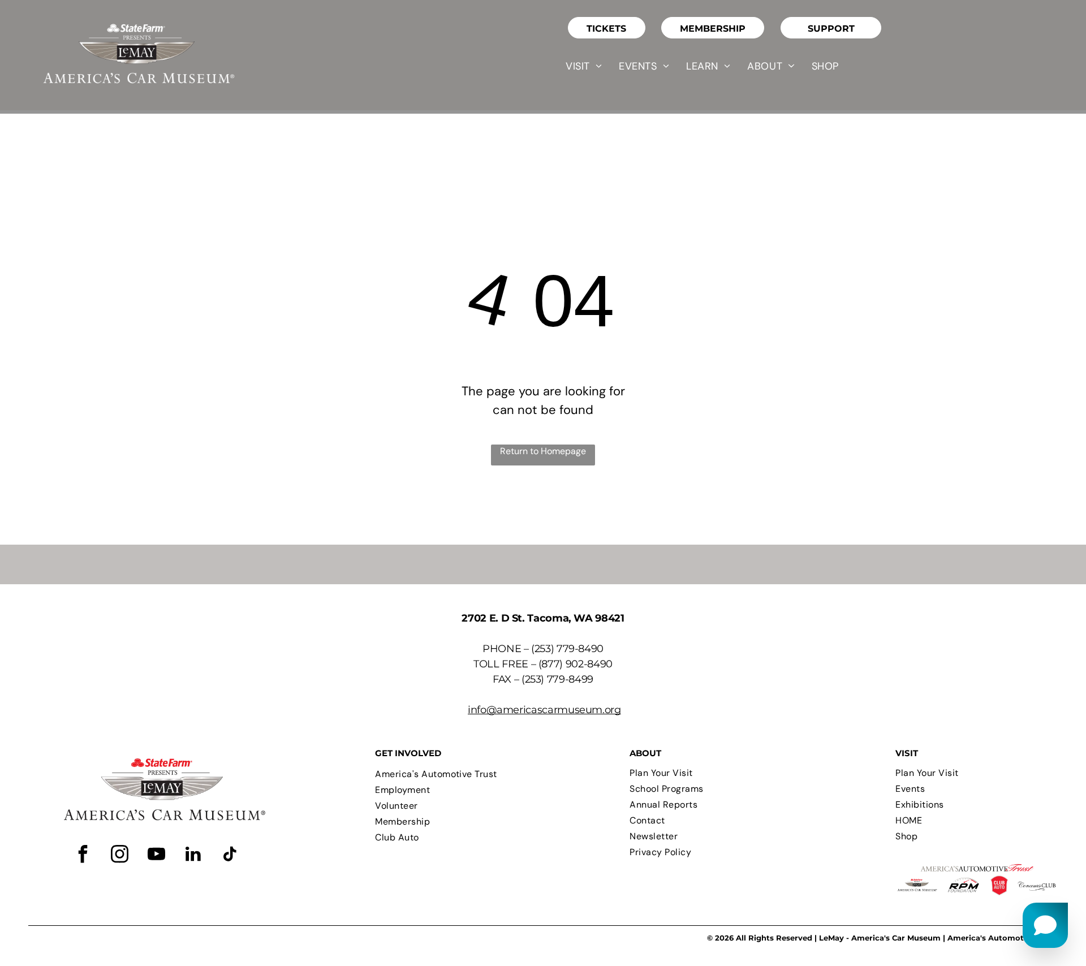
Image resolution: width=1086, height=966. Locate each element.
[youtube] (156, 855)
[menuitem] (583, 66)
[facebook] (82, 855)
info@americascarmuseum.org (544, 710)
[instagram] (119, 855)
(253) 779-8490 (567, 648)
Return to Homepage (543, 451)
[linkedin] (193, 855)
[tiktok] (229, 855)
